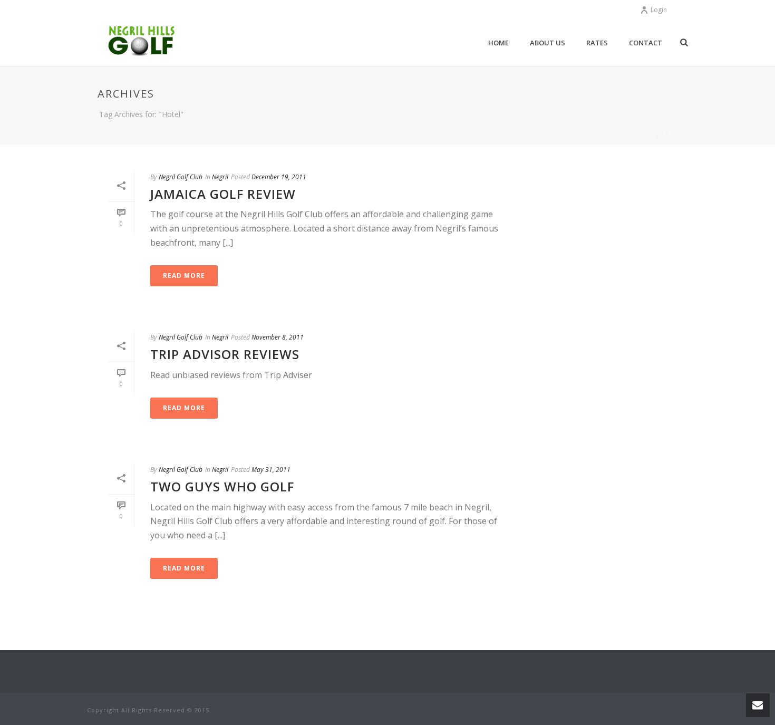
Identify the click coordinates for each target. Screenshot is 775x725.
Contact (645, 42)
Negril (220, 176)
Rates (597, 42)
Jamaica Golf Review (223, 193)
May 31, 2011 (270, 469)
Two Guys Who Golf (222, 486)
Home (498, 42)
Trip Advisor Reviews (224, 354)
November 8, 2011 (277, 337)
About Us (547, 42)
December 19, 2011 (278, 176)
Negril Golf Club (180, 176)
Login (659, 9)
